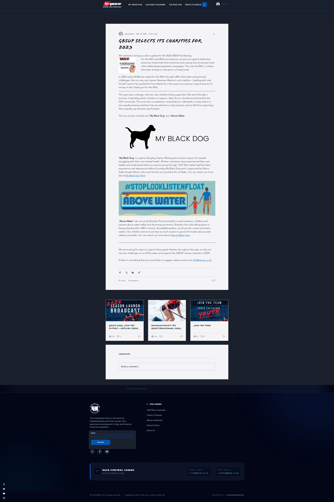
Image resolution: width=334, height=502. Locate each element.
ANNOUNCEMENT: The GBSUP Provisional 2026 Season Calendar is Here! (166, 327)
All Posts (111, 15)
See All (225, 295)
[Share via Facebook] (120, 272)
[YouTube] (4, 493)
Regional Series (187, 15)
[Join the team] (209, 310)
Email (93, 433)
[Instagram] (4, 498)
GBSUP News (129, 15)
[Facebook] (4, 484)
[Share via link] (139, 272)
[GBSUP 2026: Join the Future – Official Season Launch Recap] (125, 310)
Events (146, 15)
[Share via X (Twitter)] (126, 272)
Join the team (202, 326)
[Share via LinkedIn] (133, 272)
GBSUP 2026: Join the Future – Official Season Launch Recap (124, 327)
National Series (164, 15)
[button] (175, 4)
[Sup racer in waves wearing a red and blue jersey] (167, 310)
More (205, 15)
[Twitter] (4, 489)
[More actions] (213, 33)
